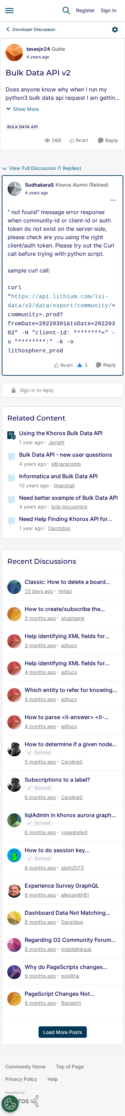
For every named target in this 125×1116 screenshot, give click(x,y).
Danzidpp (59, 528)
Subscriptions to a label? (57, 779)
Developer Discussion (33, 29)
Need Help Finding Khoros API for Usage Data (63, 519)
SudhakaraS (39, 185)
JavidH (56, 442)
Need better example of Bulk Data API (68, 497)
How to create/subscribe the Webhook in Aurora (62, 609)
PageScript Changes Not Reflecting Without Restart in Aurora (63, 993)
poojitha (70, 976)
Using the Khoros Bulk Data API (60, 433)
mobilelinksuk (76, 949)
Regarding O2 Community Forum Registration (68, 940)
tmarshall (64, 485)
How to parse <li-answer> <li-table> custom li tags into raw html (71, 717)
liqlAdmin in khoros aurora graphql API (70, 815)
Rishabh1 (71, 1003)
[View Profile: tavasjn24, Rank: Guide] (14, 52)
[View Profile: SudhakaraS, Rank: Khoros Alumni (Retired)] (15, 189)
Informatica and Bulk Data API (58, 476)
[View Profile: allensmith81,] (14, 891)
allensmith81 (75, 895)
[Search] (66, 10)
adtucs (69, 645)
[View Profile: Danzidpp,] (14, 918)
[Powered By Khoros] (62, 1099)
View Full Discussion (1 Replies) (45, 168)
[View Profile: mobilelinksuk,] (14, 945)
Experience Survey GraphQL (62, 885)
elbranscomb (66, 464)
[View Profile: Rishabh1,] (14, 999)
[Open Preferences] (10, 1104)
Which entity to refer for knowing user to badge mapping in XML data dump (68, 690)
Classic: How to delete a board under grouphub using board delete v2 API (65, 582)
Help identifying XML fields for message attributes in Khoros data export (70, 636)
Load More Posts (62, 1032)
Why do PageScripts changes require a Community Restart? (64, 967)
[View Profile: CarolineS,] (14, 749)
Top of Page (70, 1066)
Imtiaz (65, 591)
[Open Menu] (115, 29)
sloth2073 (72, 868)
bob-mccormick (69, 507)
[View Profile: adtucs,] (14, 641)
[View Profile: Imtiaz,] (14, 587)
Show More (26, 109)
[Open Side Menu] (9, 10)
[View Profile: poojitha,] (14, 972)
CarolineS (72, 762)
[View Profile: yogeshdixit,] (14, 820)
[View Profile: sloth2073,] (14, 855)
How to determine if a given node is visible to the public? (68, 744)
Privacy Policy (21, 1079)
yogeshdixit (74, 832)
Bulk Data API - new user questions (65, 454)
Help (53, 1079)
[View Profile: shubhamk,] (14, 614)
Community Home (25, 1066)
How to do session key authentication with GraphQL (63, 850)
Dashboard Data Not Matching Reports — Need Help (65, 913)
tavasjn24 (38, 49)
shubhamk (73, 618)
